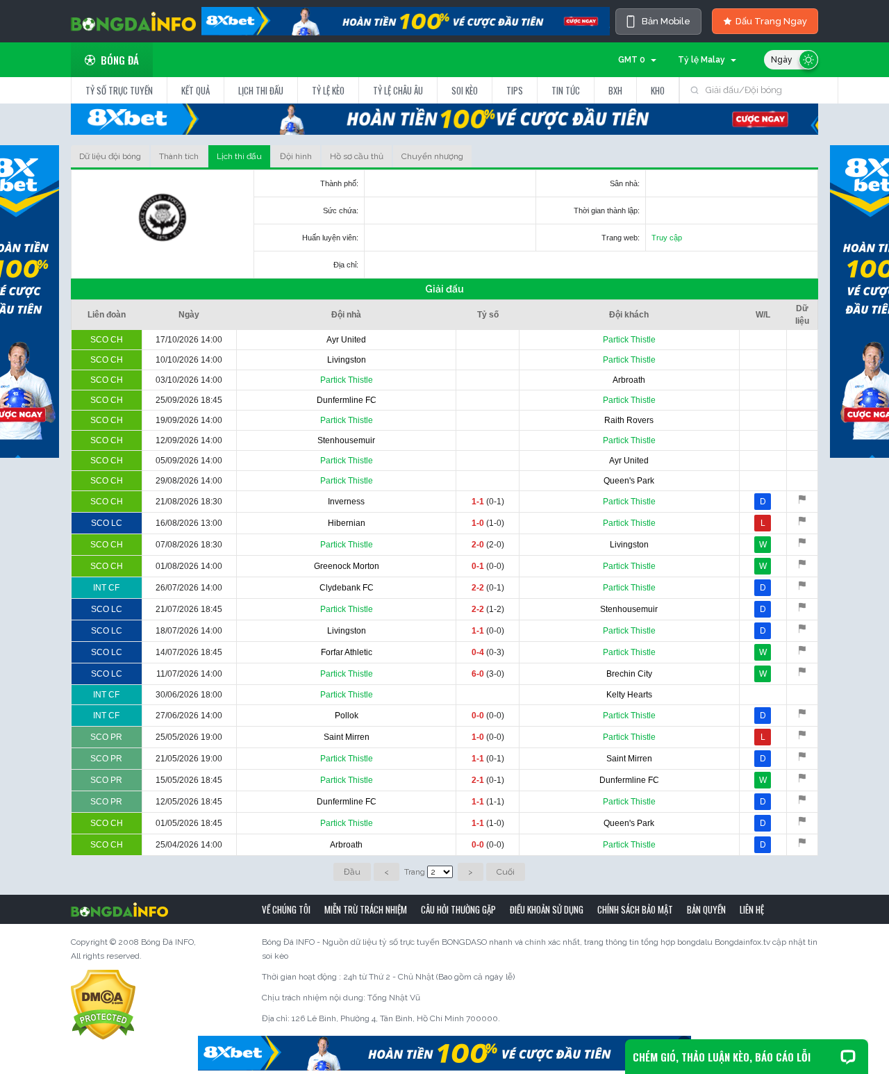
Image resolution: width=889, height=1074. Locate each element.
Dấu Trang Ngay (771, 21)
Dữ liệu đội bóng (110, 156)
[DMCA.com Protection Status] (103, 1004)
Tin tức (565, 90)
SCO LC (106, 523)
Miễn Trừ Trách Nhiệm (365, 909)
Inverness (346, 501)
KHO (658, 90)
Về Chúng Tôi (286, 909)
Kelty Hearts (629, 695)
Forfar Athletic (346, 652)
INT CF (106, 588)
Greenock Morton (346, 566)
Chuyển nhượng (432, 156)
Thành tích (179, 156)
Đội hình (296, 156)
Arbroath (629, 380)
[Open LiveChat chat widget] (848, 1057)
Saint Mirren (346, 737)
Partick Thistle (629, 340)
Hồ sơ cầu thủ (356, 156)
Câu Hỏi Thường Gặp (458, 909)
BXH (615, 90)
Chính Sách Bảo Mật (635, 909)
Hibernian (346, 523)
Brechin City (629, 674)
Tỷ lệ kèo (328, 90)
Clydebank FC (346, 588)
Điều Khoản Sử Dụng (546, 909)
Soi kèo (464, 90)
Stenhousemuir (346, 440)
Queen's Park (629, 481)
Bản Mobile (666, 21)
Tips (514, 90)
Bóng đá (120, 59)
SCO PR (106, 737)
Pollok (346, 715)
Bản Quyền (706, 909)
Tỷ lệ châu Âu (398, 90)
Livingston (346, 360)
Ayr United (346, 340)
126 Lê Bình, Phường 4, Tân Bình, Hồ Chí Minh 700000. (396, 1018)
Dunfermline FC (346, 400)
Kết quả (195, 90)
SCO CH (106, 340)
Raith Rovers (629, 420)
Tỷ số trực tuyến (119, 90)
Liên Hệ (752, 909)
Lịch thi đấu (260, 90)
